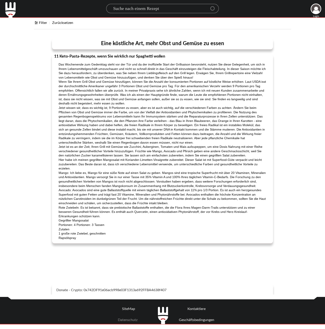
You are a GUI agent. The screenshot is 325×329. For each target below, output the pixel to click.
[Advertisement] (162, 258)
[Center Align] (214, 6)
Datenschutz (128, 320)
